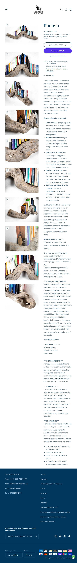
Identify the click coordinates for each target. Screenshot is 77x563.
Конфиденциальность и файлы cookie (55, 512)
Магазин (44, 479)
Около (43, 474)
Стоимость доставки (62, 34)
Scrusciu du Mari (54, 558)
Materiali (44, 503)
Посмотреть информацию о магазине (56, 70)
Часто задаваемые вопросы (51, 484)
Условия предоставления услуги (53, 517)
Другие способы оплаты (58, 56)
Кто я (43, 488)
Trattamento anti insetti (49, 507)
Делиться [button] (50, 75)
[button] (6, 9)
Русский (29, 555)
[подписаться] (36, 536)
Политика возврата (48, 522)
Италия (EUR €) (13, 555)
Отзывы (44, 493)
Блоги (43, 498)
